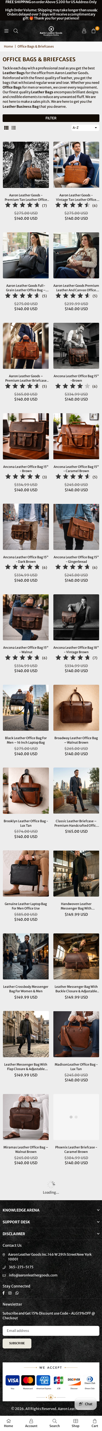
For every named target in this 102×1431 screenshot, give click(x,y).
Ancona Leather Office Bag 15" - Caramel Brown (76, 469)
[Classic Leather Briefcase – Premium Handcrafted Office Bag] (76, 791)
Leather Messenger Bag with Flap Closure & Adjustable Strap (25, 1066)
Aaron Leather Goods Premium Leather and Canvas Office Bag (76, 288)
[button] (93, 31)
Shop (76, 1426)
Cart (95, 1426)
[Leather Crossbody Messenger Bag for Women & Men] (26, 956)
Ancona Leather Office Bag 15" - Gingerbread (76, 559)
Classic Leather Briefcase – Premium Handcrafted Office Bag (76, 823)
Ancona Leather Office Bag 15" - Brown (25, 469)
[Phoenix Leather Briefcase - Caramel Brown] (76, 1117)
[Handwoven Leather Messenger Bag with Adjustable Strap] (76, 873)
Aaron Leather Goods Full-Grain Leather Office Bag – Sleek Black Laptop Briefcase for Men (25, 288)
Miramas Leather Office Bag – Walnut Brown (25, 1149)
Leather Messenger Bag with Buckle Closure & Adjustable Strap (76, 989)
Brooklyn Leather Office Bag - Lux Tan (26, 823)
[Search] (15, 31)
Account (31, 1426)
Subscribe (17, 1343)
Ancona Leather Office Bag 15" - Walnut (25, 650)
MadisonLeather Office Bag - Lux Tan (76, 1066)
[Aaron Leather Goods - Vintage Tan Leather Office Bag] (76, 165)
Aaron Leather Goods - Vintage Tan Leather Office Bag (76, 197)
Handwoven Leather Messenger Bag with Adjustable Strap (76, 906)
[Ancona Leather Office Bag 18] (76, 617)
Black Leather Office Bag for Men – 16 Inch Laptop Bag (26, 740)
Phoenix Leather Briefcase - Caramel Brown (76, 1149)
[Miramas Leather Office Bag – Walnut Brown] (26, 1117)
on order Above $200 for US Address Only (51, 10)
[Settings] (84, 31)
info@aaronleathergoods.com (33, 1275)
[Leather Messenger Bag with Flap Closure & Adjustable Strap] (26, 1034)
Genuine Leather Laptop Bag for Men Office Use (26, 906)
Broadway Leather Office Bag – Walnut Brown (76, 740)
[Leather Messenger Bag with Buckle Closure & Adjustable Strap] (76, 956)
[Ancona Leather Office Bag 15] (76, 346)
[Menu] (6, 31)
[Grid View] (6, 127)
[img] (22, 205)
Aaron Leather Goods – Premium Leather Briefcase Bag (26, 378)
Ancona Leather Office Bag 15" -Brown (76, 378)
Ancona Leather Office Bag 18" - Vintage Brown (76, 650)
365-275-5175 (21, 1267)
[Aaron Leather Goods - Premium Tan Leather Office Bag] (26, 165)
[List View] (13, 127)
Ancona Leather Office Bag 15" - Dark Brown (25, 559)
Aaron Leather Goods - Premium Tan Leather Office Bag (26, 197)
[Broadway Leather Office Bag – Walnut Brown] (76, 708)
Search (54, 1426)
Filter (51, 118)
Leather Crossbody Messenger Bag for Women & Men (25, 989)
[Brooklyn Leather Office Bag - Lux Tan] (26, 791)
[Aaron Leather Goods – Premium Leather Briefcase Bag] (26, 346)
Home (8, 46)
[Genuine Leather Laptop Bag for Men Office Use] (26, 873)
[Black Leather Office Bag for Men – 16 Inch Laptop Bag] (26, 708)
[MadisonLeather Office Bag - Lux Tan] (76, 1034)
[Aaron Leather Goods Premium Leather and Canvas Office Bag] (76, 255)
